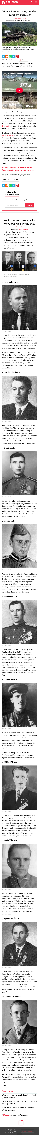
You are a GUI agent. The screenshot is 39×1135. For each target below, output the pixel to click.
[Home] (3, 2)
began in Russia (8, 136)
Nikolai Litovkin (21, 20)
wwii (5, 1085)
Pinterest (25, 60)
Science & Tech (19, 18)
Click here (7, 1115)
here (15, 1131)
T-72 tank (5, 126)
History (19, 227)
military (6, 179)
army (16, 179)
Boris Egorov (23, 229)
